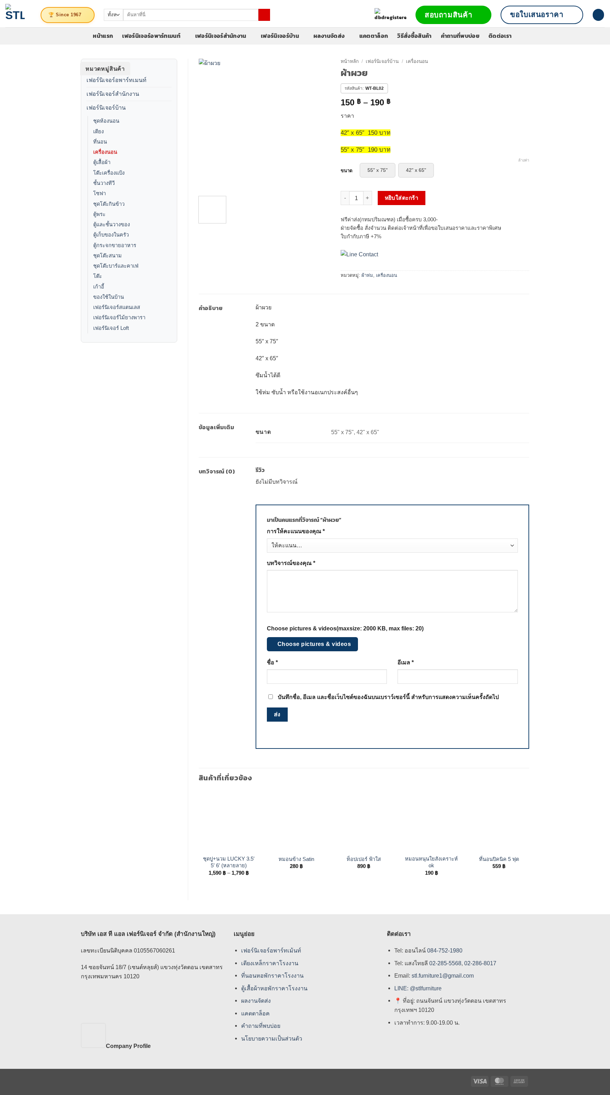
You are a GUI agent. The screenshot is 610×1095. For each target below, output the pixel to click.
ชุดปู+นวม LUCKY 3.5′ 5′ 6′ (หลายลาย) (229, 862)
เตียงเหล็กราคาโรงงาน (269, 963)
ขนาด (347, 170)
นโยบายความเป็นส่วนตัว (271, 1038)
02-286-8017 (480, 963)
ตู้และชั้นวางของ (111, 224)
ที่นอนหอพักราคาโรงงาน (272, 976)
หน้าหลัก (350, 61)
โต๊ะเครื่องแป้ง (109, 173)
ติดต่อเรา (500, 35)
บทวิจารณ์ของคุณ (291, 563)
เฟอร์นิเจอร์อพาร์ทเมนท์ (151, 35)
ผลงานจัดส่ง (329, 35)
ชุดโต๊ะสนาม (107, 255)
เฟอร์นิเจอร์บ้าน (280, 35)
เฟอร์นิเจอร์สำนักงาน (220, 35)
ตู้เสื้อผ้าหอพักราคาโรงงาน (274, 988)
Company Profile (128, 1046)
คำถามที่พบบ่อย (460, 35)
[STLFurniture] (15, 13)
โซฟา (99, 193)
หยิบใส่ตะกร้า (402, 198)
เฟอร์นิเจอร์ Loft (111, 328)
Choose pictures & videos (314, 644)
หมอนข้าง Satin (296, 859)
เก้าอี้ (98, 287)
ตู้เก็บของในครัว (111, 235)
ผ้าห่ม (367, 275)
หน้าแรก (103, 35)
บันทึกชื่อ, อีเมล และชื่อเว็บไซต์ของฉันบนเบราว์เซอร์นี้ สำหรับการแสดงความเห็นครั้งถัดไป (388, 697)
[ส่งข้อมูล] (264, 15)
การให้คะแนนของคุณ (296, 531)
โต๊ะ (97, 276)
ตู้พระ (99, 214)
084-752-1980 (444, 950)
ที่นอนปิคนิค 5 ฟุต (499, 859)
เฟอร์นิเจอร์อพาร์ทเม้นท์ (271, 950)
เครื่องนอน (105, 152)
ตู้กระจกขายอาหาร (114, 245)
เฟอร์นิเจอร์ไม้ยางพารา (119, 317)
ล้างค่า (523, 160)
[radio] (377, 170)
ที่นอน (100, 142)
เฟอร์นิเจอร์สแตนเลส (116, 307)
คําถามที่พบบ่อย (260, 1026)
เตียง (98, 131)
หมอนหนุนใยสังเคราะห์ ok (431, 862)
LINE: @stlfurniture (418, 988)
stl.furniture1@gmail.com (443, 976)
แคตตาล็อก (373, 35)
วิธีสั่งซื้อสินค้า (414, 35)
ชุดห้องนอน (106, 121)
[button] (598, 15)
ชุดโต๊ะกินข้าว (109, 204)
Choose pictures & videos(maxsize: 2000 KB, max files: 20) (345, 628)
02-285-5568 (444, 963)
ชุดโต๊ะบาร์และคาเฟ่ (115, 266)
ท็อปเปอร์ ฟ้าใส (364, 859)
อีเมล (405, 662)
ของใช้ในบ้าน (108, 297)
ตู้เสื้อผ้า (101, 162)
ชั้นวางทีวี (104, 183)
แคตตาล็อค (255, 1013)
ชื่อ (272, 662)
